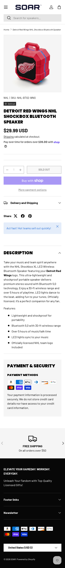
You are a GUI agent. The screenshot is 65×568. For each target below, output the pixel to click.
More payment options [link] (32, 189)
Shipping (9, 136)
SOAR (13, 559)
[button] (59, 7)
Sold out (44, 169)
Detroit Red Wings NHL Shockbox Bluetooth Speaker (37, 29)
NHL (6, 97)
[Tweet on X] (15, 216)
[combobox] (32, 18)
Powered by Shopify (26, 559)
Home (6, 29)
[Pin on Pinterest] (30, 216)
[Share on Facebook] (22, 216)
